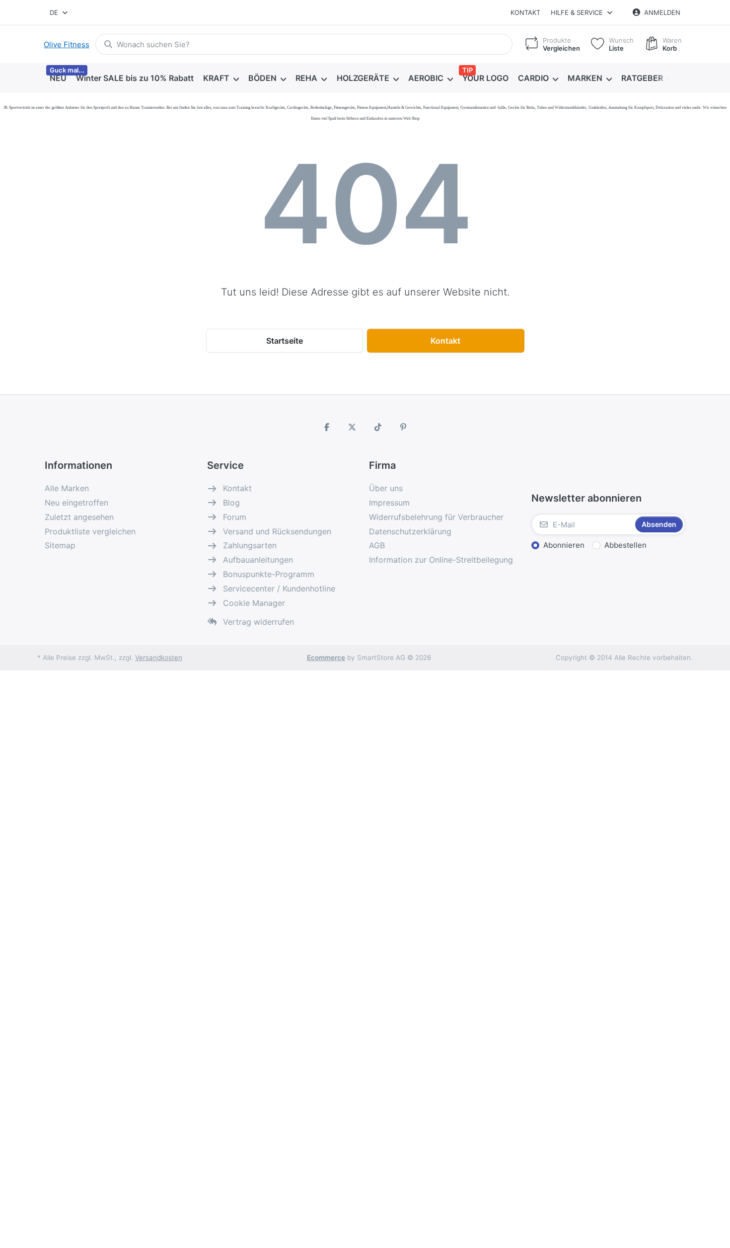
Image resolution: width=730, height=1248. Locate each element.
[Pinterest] (404, 427)
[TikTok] (378, 427)
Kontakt (525, 12)
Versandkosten (158, 657)
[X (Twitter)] (352, 427)
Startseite (284, 341)
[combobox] (59, 12)
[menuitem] (58, 78)
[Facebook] (327, 427)
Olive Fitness (66, 44)
